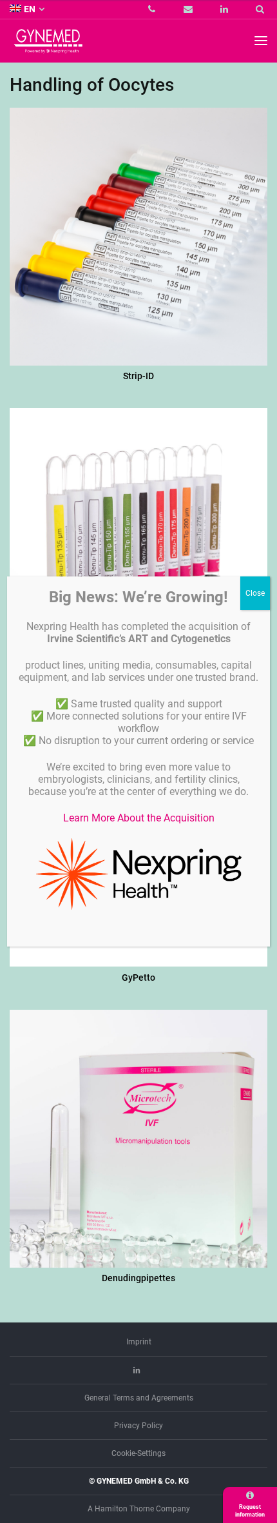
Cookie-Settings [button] (138, 1453)
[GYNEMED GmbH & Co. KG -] (48, 47)
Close (255, 593)
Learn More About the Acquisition (139, 818)
